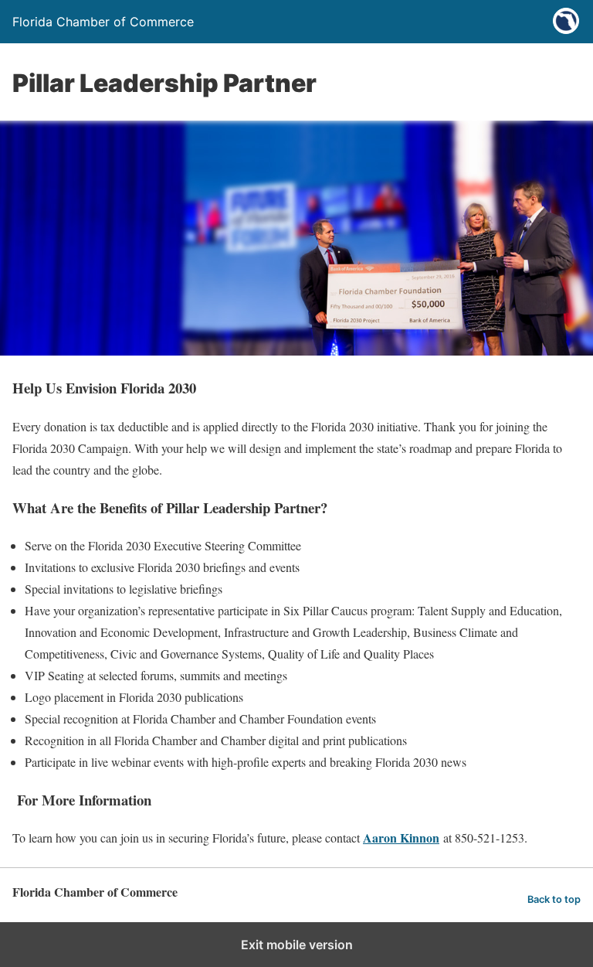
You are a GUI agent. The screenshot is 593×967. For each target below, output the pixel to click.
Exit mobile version (297, 944)
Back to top (554, 899)
